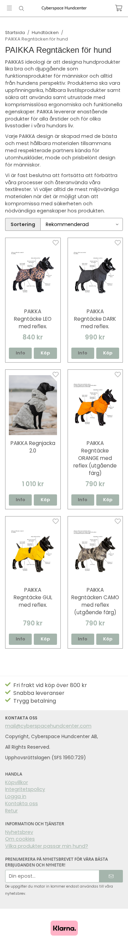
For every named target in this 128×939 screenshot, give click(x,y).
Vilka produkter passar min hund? (46, 846)
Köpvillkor (16, 782)
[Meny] (9, 8)
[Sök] (21, 8)
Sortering (23, 224)
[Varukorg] (119, 8)
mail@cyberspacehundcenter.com (48, 725)
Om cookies (20, 838)
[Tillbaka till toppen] (113, 924)
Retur (11, 810)
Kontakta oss (21, 803)
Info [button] (20, 353)
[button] (45, 353)
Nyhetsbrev (19, 832)
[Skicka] (111, 876)
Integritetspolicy (25, 789)
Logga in (15, 796)
